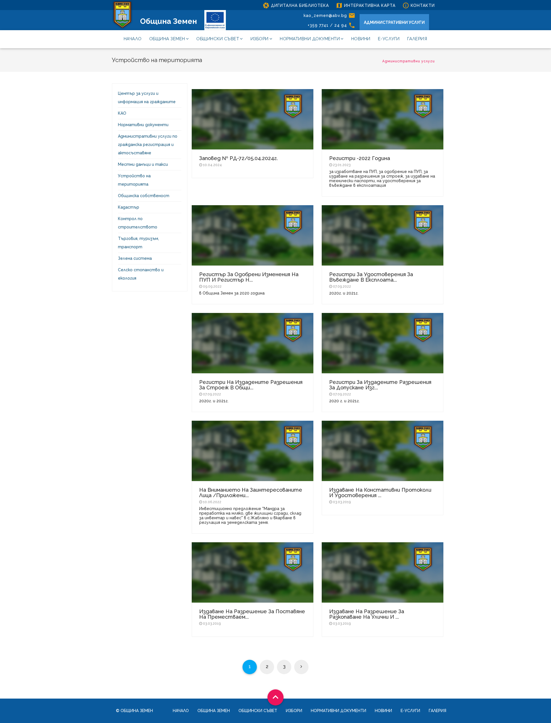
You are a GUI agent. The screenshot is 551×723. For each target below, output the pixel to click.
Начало (133, 38)
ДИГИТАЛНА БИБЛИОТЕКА (296, 5)
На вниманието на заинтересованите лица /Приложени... (250, 492)
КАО (122, 113)
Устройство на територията (134, 180)
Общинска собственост (143, 195)
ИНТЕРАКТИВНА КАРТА (365, 5)
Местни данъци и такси (143, 164)
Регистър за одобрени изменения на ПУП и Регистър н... (248, 277)
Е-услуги (389, 38)
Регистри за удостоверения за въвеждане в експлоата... (371, 277)
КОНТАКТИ (418, 5)
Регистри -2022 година (359, 158)
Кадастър (128, 207)
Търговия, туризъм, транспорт (138, 242)
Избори (260, 38)
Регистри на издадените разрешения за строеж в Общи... (250, 385)
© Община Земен (134, 710)
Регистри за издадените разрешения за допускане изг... (380, 385)
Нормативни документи (310, 38)
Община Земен (168, 21)
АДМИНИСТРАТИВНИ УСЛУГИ (394, 22)
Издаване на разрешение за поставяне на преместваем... (252, 614)
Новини (360, 38)
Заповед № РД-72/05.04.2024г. (238, 158)
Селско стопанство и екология (141, 274)
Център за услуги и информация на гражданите (147, 97)
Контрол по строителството (137, 222)
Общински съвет (217, 38)
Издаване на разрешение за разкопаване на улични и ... (366, 614)
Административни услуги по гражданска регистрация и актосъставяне (147, 144)
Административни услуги (408, 61)
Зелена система (135, 258)
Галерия (417, 38)
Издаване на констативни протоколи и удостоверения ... (380, 492)
